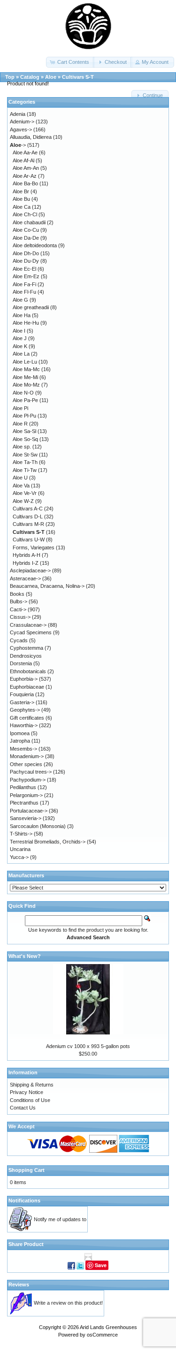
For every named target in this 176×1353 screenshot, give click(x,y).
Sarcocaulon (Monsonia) (38, 826)
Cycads (19, 640)
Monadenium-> (27, 756)
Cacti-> (18, 609)
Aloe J (20, 338)
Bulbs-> (18, 601)
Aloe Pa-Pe (25, 400)
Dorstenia (21, 663)
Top (10, 77)
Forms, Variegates (33, 547)
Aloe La (21, 354)
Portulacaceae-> (28, 810)
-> (18, 145)
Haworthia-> (24, 725)
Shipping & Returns (32, 1084)
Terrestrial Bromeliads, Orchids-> (47, 841)
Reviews (18, 1284)
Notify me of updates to (60, 1219)
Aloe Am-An (26, 168)
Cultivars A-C (28, 508)
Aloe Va (21, 485)
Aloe (50, 77)
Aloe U (20, 477)
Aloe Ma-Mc (26, 369)
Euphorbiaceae (27, 687)
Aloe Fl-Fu (24, 292)
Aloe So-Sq (25, 439)
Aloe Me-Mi (25, 377)
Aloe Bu (21, 199)
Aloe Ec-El (24, 269)
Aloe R (20, 423)
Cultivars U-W (29, 539)
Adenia (17, 114)
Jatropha (20, 741)
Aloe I (19, 331)
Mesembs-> (23, 749)
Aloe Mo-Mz (26, 385)
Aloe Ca (22, 207)
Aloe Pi (20, 408)
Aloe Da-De (26, 238)
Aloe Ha (22, 315)
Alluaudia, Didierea (31, 137)
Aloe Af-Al (23, 160)
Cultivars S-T (78, 77)
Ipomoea (20, 733)
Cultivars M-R (28, 524)
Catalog (29, 77)
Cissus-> (20, 617)
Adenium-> (22, 121)
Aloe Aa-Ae (25, 152)
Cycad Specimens (31, 632)
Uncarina (20, 849)
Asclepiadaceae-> (30, 570)
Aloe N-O (23, 392)
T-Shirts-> (21, 833)
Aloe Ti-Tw (25, 470)
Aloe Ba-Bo (25, 183)
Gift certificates (27, 718)
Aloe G (20, 300)
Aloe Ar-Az (25, 176)
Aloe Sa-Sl (24, 431)
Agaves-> (21, 129)
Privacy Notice (26, 1092)
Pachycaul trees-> (31, 772)
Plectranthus (24, 803)
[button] (70, 62)
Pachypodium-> (28, 780)
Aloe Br (21, 191)
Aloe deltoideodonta (35, 245)
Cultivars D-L (28, 516)
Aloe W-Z (23, 501)
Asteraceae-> (25, 578)
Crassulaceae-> (28, 625)
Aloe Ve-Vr (25, 493)
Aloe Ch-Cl (25, 214)
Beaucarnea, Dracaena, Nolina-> (47, 586)
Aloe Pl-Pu (24, 415)
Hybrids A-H (26, 555)
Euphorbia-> (24, 679)
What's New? (24, 956)
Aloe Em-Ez (26, 276)
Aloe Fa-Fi (24, 284)
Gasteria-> (22, 702)
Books (17, 594)
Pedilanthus (23, 787)
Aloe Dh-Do (26, 253)
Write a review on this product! (68, 1303)
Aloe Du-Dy (26, 261)
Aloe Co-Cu (26, 230)
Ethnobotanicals (28, 671)
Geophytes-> (25, 710)
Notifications (24, 1200)
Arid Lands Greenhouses (108, 1327)
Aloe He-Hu (26, 323)
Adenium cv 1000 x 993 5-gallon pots (88, 1046)
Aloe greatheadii (31, 307)
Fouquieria (22, 694)
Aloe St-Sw (25, 454)
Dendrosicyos (26, 656)
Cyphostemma (26, 648)
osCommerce (102, 1335)
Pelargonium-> (26, 795)
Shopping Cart (26, 1170)
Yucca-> (19, 857)
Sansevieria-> (25, 818)
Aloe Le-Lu (25, 362)
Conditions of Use (30, 1100)
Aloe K (20, 346)
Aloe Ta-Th (25, 462)
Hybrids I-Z (25, 563)
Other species (26, 764)
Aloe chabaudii (29, 222)
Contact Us (23, 1107)
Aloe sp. (22, 446)
